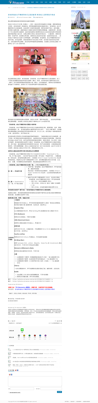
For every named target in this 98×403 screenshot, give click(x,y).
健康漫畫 (85, 75)
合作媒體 (14, 7)
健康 (50, 2)
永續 (88, 2)
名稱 (9, 388)
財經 (32, 2)
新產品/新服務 (18, 293)
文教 (41, 2)
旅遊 (55, 2)
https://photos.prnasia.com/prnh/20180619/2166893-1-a (33, 279)
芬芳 (64, 2)
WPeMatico (19, 284)
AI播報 (74, 2)
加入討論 (11, 370)
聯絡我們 (72, 401)
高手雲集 (67, 401)
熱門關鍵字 (74, 67)
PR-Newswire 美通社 (26, 17)
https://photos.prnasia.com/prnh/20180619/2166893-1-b (33, 281)
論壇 (69, 2)
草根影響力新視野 (20, 298)
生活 (46, 2)
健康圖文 (85, 71)
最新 (18, 7)
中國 (83, 78)
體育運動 (34, 293)
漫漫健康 (79, 75)
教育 (87, 78)
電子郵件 (38, 388)
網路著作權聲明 (13, 301)
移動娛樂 (24, 293)
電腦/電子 (74, 78)
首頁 (9, 7)
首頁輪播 (23, 7)
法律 (84, 2)
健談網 (73, 75)
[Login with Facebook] (17, 370)
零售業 (29, 293)
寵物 (79, 2)
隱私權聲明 (78, 401)
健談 (80, 71)
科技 (37, 2)
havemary (74, 71)
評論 (28, 2)
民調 (59, 2)
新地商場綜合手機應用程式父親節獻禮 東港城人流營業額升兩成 (35, 289)
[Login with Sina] (16, 370)
